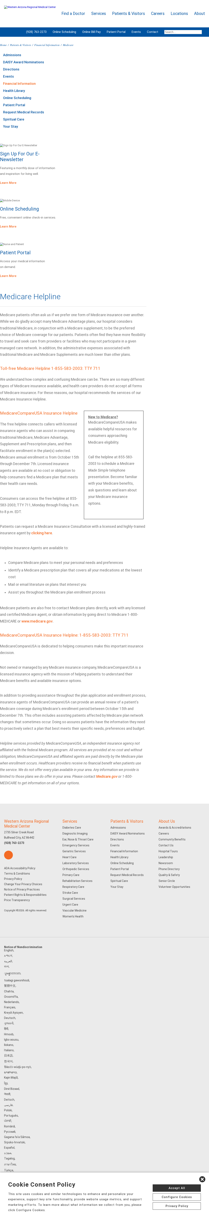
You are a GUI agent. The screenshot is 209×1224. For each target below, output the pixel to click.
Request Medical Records (23, 112)
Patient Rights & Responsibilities (25, 894)
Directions (11, 69)
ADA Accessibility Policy (19, 868)
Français (9, 1007)
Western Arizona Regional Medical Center (26, 823)
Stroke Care (70, 892)
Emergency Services (75, 845)
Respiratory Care (73, 886)
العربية (8, 961)
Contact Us (166, 845)
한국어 (8, 1061)
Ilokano (8, 1045)
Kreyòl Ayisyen (13, 1012)
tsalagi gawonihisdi (16, 980)
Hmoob (8, 1034)
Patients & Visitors (20, 45)
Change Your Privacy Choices (23, 884)
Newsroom (166, 863)
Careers (164, 833)
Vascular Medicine (74, 910)
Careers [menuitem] (158, 13)
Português (11, 1115)
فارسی (8, 1105)
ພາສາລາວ (10, 1072)
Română (9, 1126)
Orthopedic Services (75, 869)
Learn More (8, 183)
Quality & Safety (169, 875)
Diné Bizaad (11, 1088)
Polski (8, 1110)
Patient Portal (116, 32)
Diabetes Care (71, 827)
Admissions (12, 55)
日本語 (8, 1055)
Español (9, 1147)
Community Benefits (172, 839)
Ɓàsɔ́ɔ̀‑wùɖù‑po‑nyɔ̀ (17, 1067)
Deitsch (9, 1099)
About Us (167, 821)
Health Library (14, 91)
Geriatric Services (74, 851)
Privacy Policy (13, 878)
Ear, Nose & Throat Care (77, 839)
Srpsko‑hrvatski (14, 1142)
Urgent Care (70, 904)
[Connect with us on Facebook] (8, 855)
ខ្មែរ (6, 1083)
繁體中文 (10, 985)
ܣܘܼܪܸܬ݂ (7, 1153)
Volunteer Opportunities (174, 886)
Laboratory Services (75, 863)
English (8, 950)
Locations (179, 13)
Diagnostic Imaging (75, 833)
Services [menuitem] (98, 13)
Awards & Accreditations (175, 827)
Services (69, 821)
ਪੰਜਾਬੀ (7, 1120)
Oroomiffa (11, 996)
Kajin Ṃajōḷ (11, 1077)
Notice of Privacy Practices (22, 889)
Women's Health (72, 916)
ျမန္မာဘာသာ (12, 973)
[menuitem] (183, 32)
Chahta (9, 991)
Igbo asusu (11, 1039)
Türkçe (8, 1170)
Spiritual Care (13, 119)
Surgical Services (73, 898)
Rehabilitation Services (77, 881)
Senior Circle (167, 881)
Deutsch (9, 1018)
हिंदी (6, 1028)
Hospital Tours (168, 851)
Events (136, 32)
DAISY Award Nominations (23, 62)
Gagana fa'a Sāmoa (17, 1137)
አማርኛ (8, 955)
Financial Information (47, 45)
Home (3, 45)
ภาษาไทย (10, 1164)
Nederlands (11, 1002)
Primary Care (70, 875)
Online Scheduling (64, 32)
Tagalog (9, 1158)
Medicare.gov (106, 776)
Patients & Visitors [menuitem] (128, 13)
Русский (9, 1131)
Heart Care (69, 857)
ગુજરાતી (8, 1023)
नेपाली (7, 1094)
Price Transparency (17, 900)
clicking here (41, 533)
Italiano (9, 1050)
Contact (152, 32)
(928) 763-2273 (36, 32)
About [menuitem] (199, 13)
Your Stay (10, 126)
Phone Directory (169, 869)
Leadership (166, 857)
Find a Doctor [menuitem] (73, 13)
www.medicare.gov (37, 621)
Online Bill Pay (91, 32)
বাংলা (6, 966)
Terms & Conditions (17, 873)
